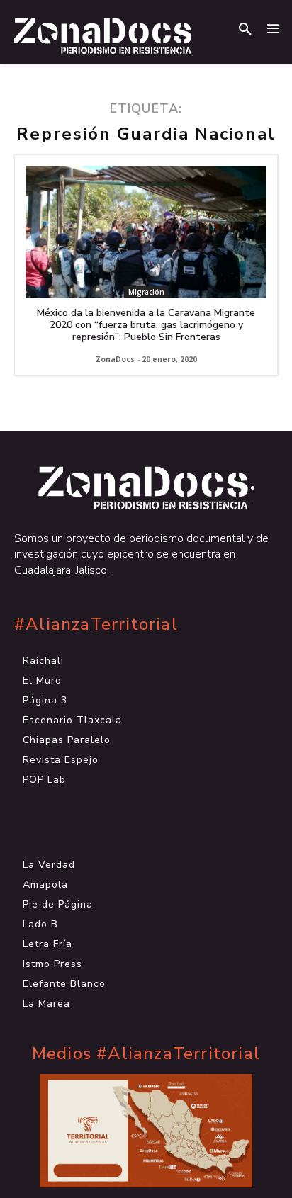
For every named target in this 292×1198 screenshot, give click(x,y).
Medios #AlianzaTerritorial (146, 1054)
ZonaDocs (115, 359)
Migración (146, 292)
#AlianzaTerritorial (96, 624)
